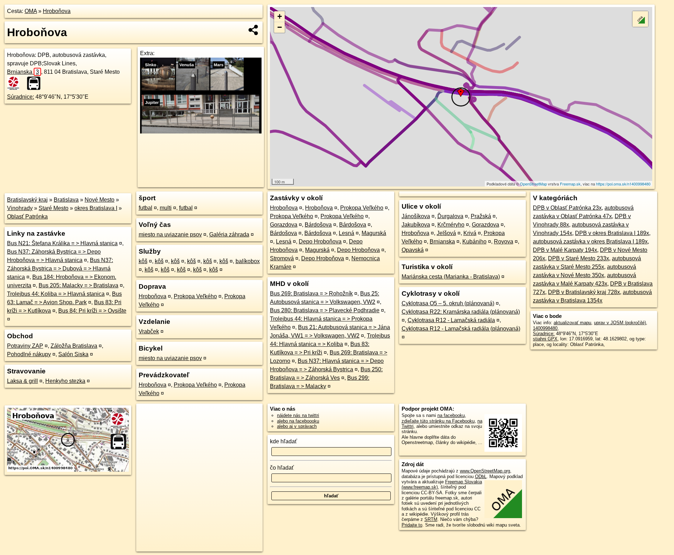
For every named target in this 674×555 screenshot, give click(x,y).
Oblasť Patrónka (27, 217)
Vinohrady (20, 208)
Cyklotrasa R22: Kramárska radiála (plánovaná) (461, 312)
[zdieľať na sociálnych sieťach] (253, 29)
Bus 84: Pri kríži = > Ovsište (92, 311)
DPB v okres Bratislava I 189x (612, 233)
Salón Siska (73, 354)
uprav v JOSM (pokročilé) (620, 322)
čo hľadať (282, 468)
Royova (503, 241)
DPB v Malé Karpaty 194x (565, 250)
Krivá (469, 233)
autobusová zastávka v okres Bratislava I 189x (590, 241)
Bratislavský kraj (27, 200)
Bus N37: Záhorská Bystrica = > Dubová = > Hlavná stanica (60, 268)
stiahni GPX (545, 338)
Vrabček (149, 331)
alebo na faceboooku (298, 421)
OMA (31, 11)
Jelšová (446, 233)
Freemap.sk (570, 184)
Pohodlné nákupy (29, 354)
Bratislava (66, 200)
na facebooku (451, 415)
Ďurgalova (450, 216)
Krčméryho (450, 225)
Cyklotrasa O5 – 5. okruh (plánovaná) (448, 303)
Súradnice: (20, 97)
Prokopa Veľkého (195, 296)
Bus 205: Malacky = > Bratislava (78, 285)
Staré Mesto (53, 208)
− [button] (279, 27)
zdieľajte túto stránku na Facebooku (438, 421)
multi (166, 208)
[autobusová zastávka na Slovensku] (36, 83)
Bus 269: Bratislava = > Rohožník (311, 293)
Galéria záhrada (229, 234)
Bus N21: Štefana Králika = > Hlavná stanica (62, 243)
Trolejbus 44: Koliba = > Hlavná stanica (56, 294)
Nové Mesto (99, 200)
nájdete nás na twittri (298, 415)
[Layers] (640, 19)
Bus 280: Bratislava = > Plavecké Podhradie (324, 310)
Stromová (282, 258)
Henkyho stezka (65, 381)
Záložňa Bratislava (74, 346)
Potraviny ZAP (25, 346)
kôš (143, 261)
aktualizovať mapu (572, 322)
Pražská (481, 216)
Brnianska (23, 72)
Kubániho (474, 241)
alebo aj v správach (297, 426)
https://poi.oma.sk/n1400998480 (623, 184)
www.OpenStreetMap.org (485, 471)
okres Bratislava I (95, 208)
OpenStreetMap (533, 184)
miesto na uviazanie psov (170, 234)
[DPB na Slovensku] (16, 83)
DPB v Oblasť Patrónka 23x (567, 208)
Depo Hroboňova (320, 241)
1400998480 (545, 328)
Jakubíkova (416, 225)
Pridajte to (412, 525)
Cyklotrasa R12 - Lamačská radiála (451, 320)
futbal (145, 208)
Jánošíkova (416, 216)
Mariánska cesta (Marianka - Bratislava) (451, 277)
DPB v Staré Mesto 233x (578, 258)
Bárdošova (318, 225)
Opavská (413, 250)
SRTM (430, 519)
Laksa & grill (22, 381)
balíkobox (248, 261)
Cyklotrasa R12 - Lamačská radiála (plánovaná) (461, 329)
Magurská (374, 233)
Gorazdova (283, 225)
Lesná (346, 233)
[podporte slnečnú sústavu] (201, 132)
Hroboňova (57, 11)
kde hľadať (283, 441)
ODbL (481, 476)
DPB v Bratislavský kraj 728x (584, 292)
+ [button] (279, 16)
